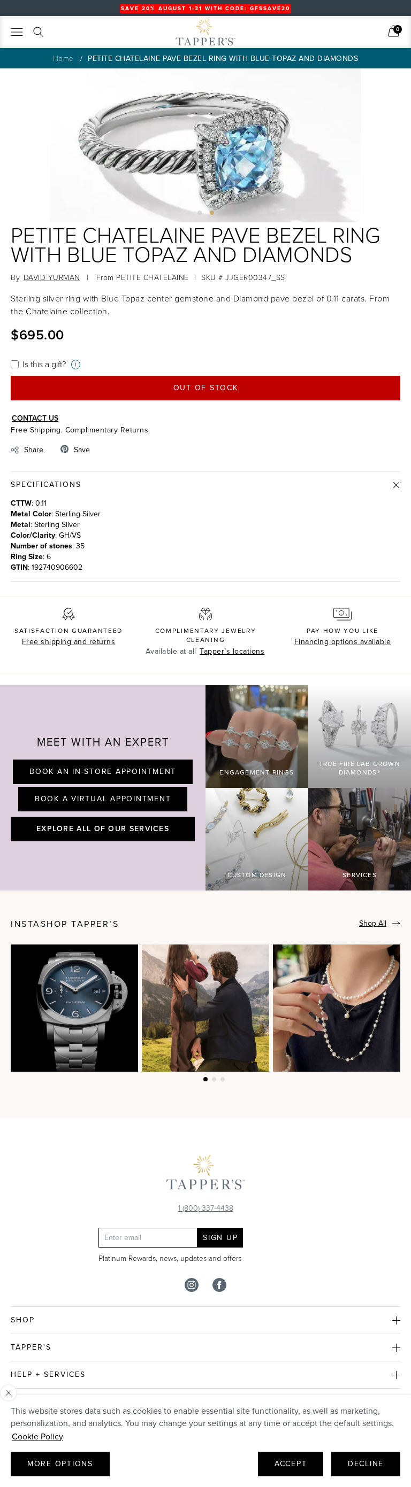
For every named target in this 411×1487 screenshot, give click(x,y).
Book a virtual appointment (103, 798)
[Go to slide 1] (199, 213)
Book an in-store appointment (102, 771)
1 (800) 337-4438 (205, 1208)
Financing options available (342, 641)
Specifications (46, 484)
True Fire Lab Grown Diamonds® (359, 768)
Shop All (372, 923)
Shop (23, 1320)
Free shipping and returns (69, 641)
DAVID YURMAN (52, 277)
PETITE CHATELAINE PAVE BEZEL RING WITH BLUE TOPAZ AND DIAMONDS (223, 58)
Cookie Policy (37, 1436)
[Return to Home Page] (205, 1174)
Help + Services (48, 1374)
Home (63, 58)
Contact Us (35, 418)
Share (33, 449)
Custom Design (257, 875)
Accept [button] (291, 1463)
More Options (60, 1463)
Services (359, 875)
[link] (393, 31)
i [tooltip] (76, 364)
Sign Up (220, 1237)
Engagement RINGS (256, 772)
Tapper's (31, 1347)
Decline (366, 1463)
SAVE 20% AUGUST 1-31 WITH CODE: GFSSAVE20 (205, 8)
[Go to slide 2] (212, 213)
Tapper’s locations (232, 651)
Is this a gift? (44, 364)
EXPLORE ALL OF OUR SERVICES (102, 828)
